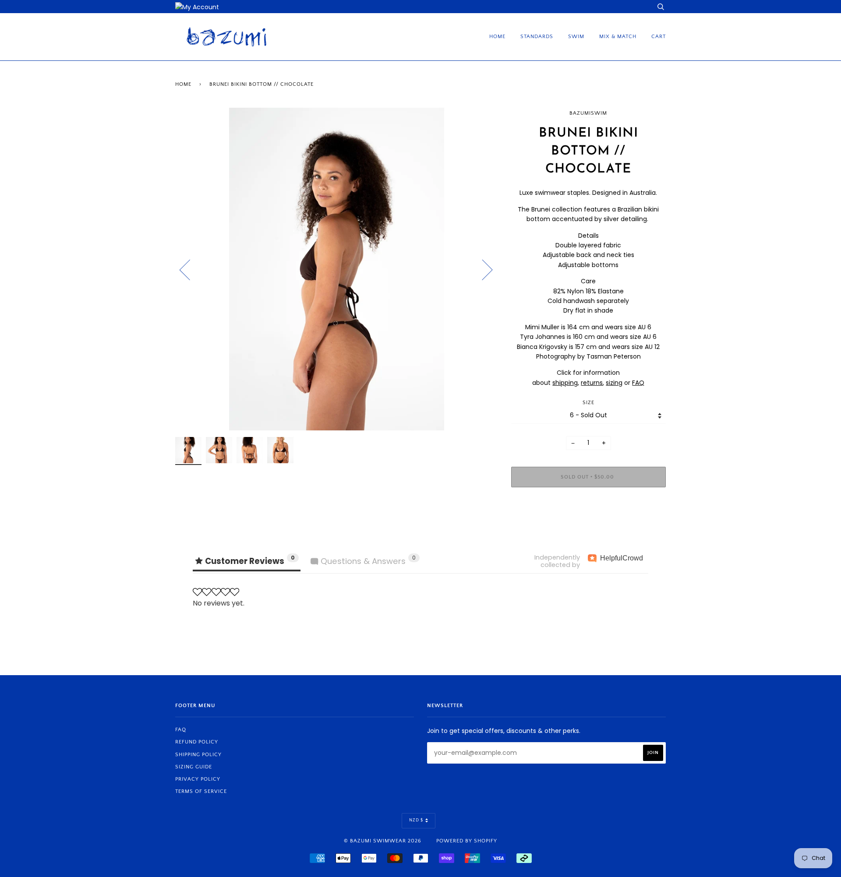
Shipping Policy (198, 754)
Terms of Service (201, 791)
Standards (536, 36)
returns (592, 382)
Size (588, 402)
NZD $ (416, 820)
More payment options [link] (588, 524)
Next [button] (482, 269)
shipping (565, 382)
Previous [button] (190, 269)
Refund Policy (196, 742)
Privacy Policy (197, 779)
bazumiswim (588, 113)
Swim (576, 36)
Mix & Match (617, 36)
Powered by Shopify (466, 841)
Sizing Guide (193, 767)
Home (497, 36)
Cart (658, 36)
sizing (614, 382)
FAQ (638, 382)
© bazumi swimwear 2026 (382, 841)
